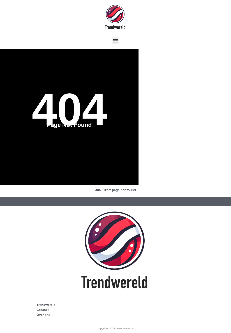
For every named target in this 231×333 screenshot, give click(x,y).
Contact (43, 310)
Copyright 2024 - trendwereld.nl (115, 328)
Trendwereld (46, 305)
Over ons (44, 314)
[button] (115, 40)
